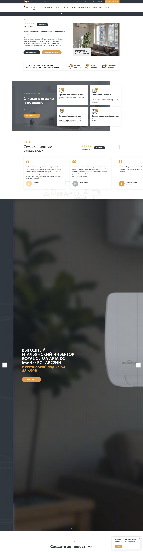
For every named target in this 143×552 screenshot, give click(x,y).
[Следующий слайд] (138, 365)
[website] (114, 7)
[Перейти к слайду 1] (69, 528)
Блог (100, 7)
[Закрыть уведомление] (139, 538)
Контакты (107, 7)
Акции (74, 7)
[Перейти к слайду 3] (73, 528)
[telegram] (118, 7)
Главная (26, 19)
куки (134, 539)
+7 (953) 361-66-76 (97, 1)
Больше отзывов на (28, 24)
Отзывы (94, 7)
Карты (28, 26)
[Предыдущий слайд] (4, 365)
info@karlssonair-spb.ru (81, 1)
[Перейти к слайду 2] (71, 528)
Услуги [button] (66, 7)
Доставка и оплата (84, 7)
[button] (32, 1)
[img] (27, 1)
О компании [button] (48, 7)
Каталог (58, 7)
